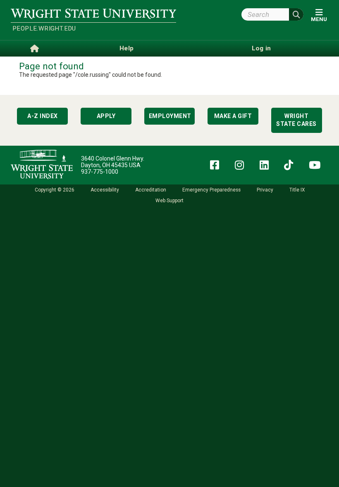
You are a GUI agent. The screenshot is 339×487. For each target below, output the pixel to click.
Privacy (265, 190)
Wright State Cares (296, 120)
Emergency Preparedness (211, 190)
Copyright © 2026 (54, 190)
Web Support (169, 200)
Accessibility (105, 190)
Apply (106, 116)
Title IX (297, 190)
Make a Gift (233, 116)
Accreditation (150, 190)
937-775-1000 (99, 171)
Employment (170, 116)
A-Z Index (42, 116)
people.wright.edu (44, 28)
